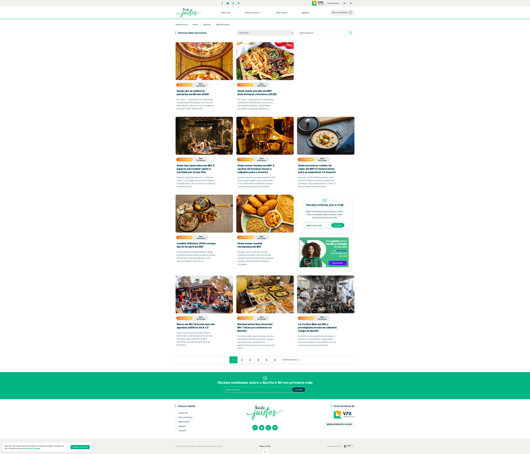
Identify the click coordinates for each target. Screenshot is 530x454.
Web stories (281, 13)
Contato (182, 430)
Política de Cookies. (31, 448)
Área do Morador (339, 13)
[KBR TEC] (349, 446)
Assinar (337, 225)
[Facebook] (222, 3)
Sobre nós (225, 13)
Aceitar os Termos (80, 447)
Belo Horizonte (223, 24)
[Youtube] (239, 3)
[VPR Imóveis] (344, 415)
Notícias (207, 24)
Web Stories (184, 422)
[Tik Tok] (233, 3)
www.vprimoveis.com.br (339, 424)
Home (195, 24)
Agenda (305, 13)
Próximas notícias (290, 360)
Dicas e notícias (252, 13)
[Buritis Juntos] (189, 13)
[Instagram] (228, 3)
